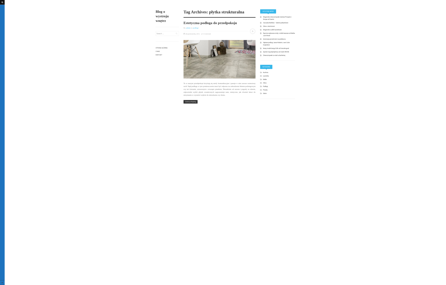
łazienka (266, 76)
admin (188, 28)
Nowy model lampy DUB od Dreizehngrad (276, 48)
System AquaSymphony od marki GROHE (276, 52)
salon (265, 93)
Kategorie (266, 67)
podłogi (195, 28)
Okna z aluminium (269, 26)
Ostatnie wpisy (268, 11)
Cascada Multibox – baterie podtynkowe (275, 23)
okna (264, 83)
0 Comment (207, 34)
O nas (158, 51)
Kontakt (159, 55)
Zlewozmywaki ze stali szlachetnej (274, 55)
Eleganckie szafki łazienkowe (272, 30)
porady (265, 90)
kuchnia (265, 72)
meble (265, 79)
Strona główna (161, 48)
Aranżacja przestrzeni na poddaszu (274, 39)
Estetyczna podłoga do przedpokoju (210, 23)
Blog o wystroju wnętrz (162, 16)
